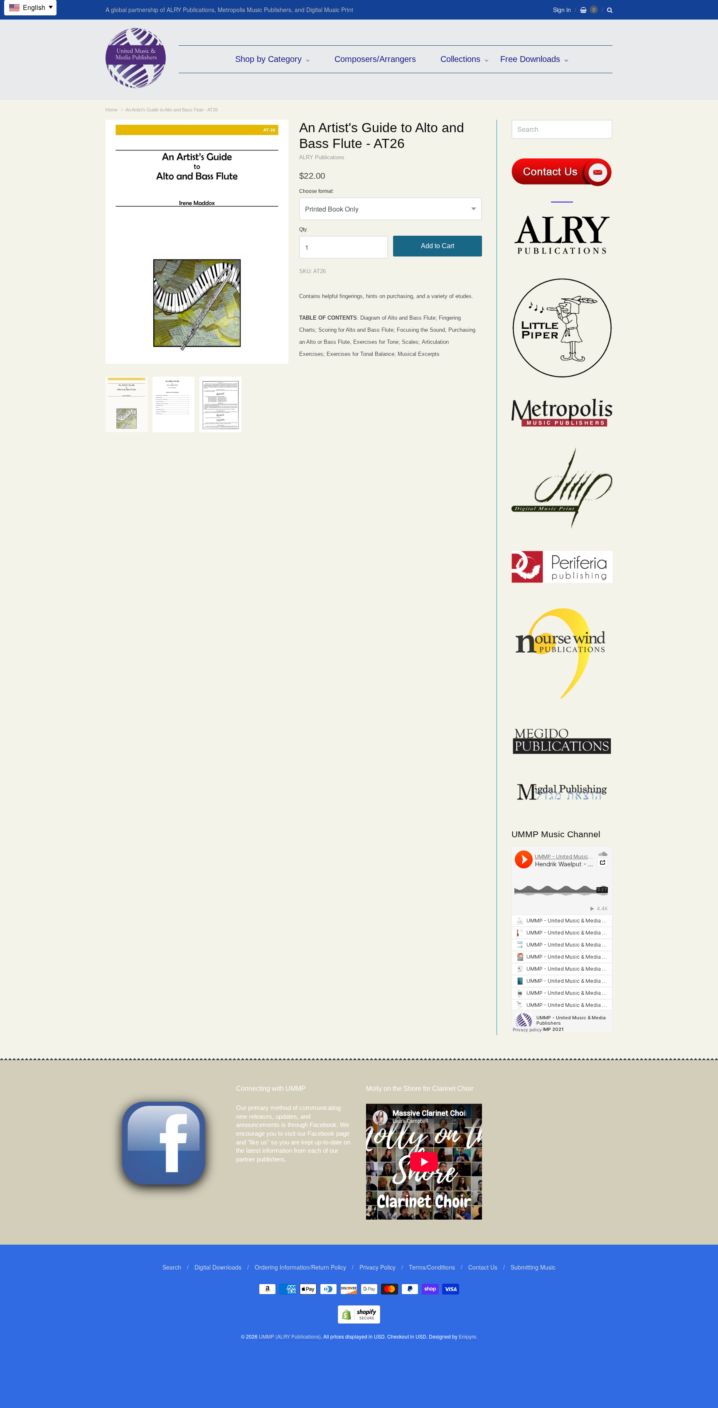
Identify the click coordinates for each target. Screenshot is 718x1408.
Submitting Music (533, 1267)
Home (112, 109)
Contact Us (482, 1267)
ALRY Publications (321, 157)
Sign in (562, 9)
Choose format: (316, 191)
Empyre (467, 1336)
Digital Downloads (217, 1267)
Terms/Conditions (432, 1267)
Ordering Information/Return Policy (300, 1267)
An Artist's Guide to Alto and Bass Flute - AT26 (171, 109)
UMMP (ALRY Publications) (290, 1336)
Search (171, 1267)
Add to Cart (437, 245)
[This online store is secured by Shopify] (359, 1321)
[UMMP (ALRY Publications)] (136, 84)
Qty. (303, 229)
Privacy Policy (377, 1267)
